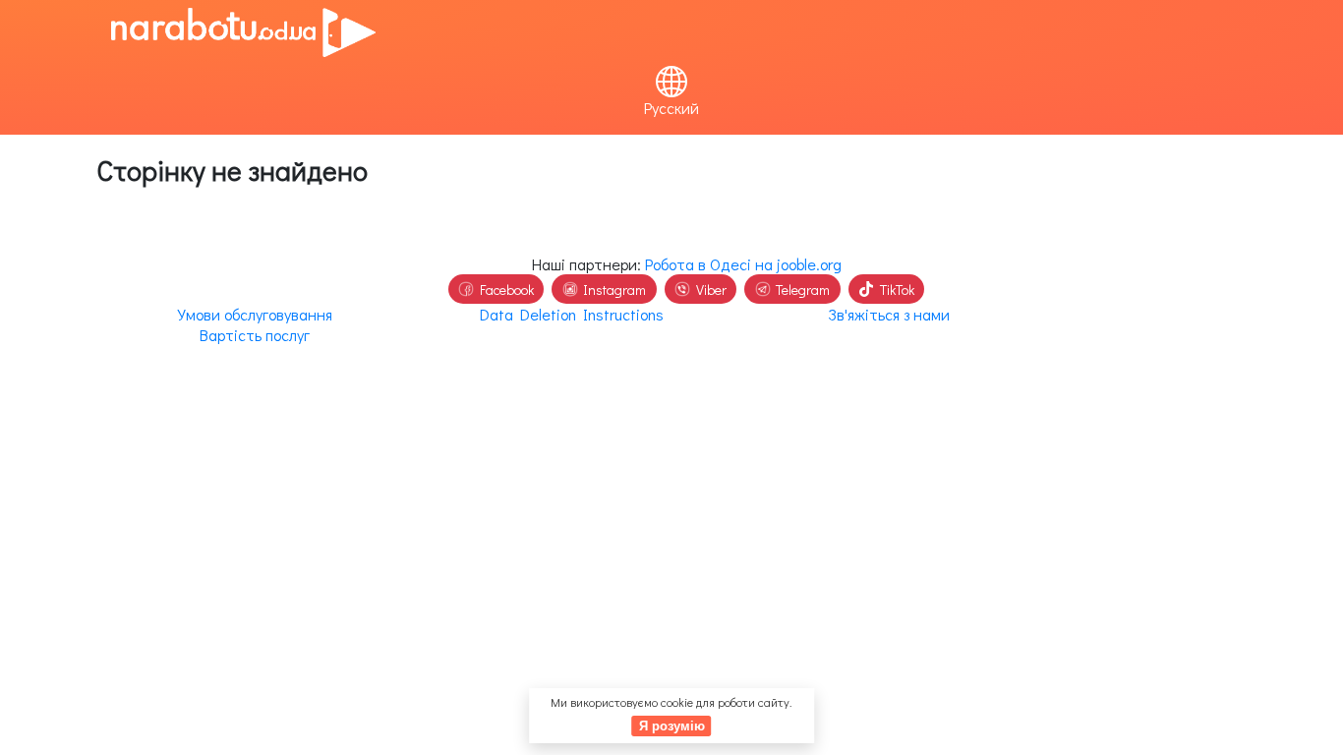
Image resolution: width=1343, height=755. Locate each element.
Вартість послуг (255, 334)
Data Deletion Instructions (572, 314)
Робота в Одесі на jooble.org (743, 264)
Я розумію (672, 726)
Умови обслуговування (254, 314)
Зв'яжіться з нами (889, 314)
